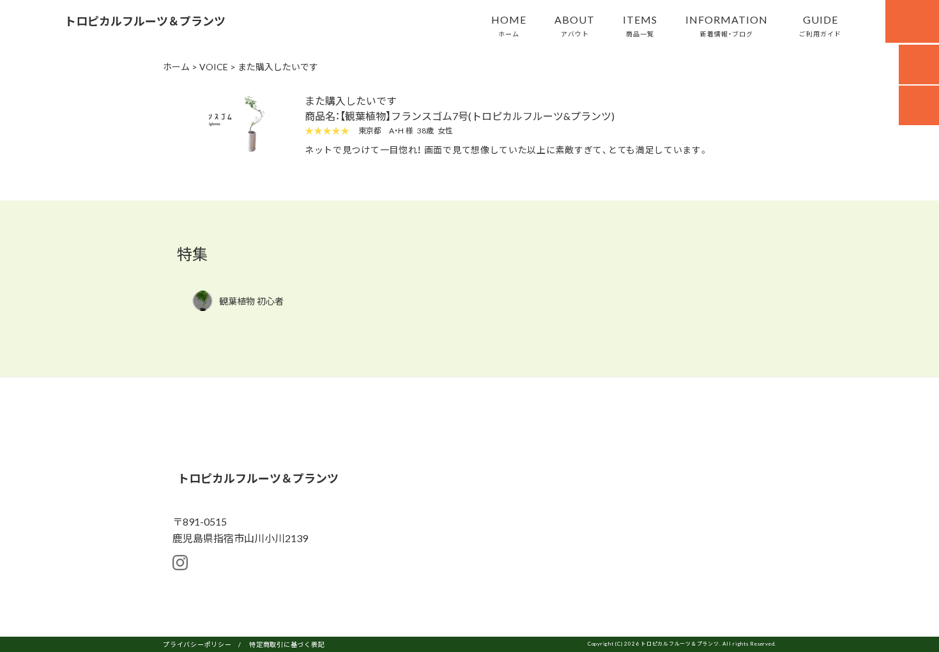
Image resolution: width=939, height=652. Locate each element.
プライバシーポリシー (197, 644)
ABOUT (574, 24)
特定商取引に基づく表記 (286, 644)
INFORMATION (726, 24)
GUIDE (820, 24)
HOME (508, 24)
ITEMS (640, 24)
